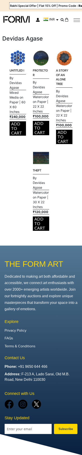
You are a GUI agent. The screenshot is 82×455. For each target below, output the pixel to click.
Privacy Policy (15, 330)
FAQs (9, 338)
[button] (51, 19)
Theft (37, 170)
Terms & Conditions (20, 346)
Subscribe (66, 429)
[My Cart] (66, 20)
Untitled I (17, 70)
